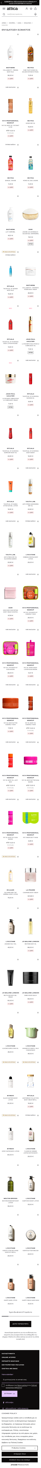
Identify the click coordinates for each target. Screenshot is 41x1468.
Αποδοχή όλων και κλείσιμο (19, 1460)
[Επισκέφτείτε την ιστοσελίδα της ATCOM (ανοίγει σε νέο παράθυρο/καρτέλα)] (20, 1465)
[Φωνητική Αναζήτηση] (35, 14)
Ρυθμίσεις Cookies (18, 1448)
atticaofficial (10, 1408)
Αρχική (4, 23)
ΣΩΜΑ (19, 23)
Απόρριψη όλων (20, 1454)
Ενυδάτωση (27, 23)
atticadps (9, 1402)
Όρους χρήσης (22, 1385)
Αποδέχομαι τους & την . (21, 1386)
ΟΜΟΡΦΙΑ (12, 23)
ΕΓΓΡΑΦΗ (8, 1393)
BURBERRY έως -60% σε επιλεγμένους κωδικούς (19, 1)
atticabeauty (22, 1408)
